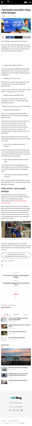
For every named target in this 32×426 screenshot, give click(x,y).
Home (2, 7)
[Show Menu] (2, 2)
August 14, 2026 (12, 369)
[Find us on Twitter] (14, 410)
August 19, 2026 (6, 363)
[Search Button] (30, 2)
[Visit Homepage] (13, 2)
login (6, 305)
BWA (6, 260)
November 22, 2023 (12, 16)
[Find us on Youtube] (21, 410)
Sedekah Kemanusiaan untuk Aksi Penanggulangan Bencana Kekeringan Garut (16, 255)
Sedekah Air (12, 260)
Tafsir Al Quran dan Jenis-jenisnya (17, 331)
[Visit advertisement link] (16, 266)
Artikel (6, 7)
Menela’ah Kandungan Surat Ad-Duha (18, 367)
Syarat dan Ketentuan (13, 420)
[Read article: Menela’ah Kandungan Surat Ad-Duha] (4, 369)
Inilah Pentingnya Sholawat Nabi (17, 337)
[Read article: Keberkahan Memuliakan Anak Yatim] (4, 382)
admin (4, 16)
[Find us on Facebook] (10, 410)
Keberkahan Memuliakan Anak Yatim (18, 380)
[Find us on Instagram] (17, 410)
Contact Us (3, 420)
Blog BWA (7, 423)
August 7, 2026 (12, 382)
